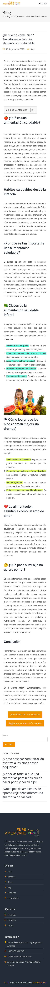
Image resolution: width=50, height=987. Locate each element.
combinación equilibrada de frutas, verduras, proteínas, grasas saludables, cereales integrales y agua (25, 150)
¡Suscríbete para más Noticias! (25, 714)
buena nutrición (15, 69)
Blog (32, 49)
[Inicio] (3, 16)
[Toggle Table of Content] (31, 110)
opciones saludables (14, 594)
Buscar (5, 735)
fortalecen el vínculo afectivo (30, 548)
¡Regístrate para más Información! (25, 723)
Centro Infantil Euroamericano (25, 688)
